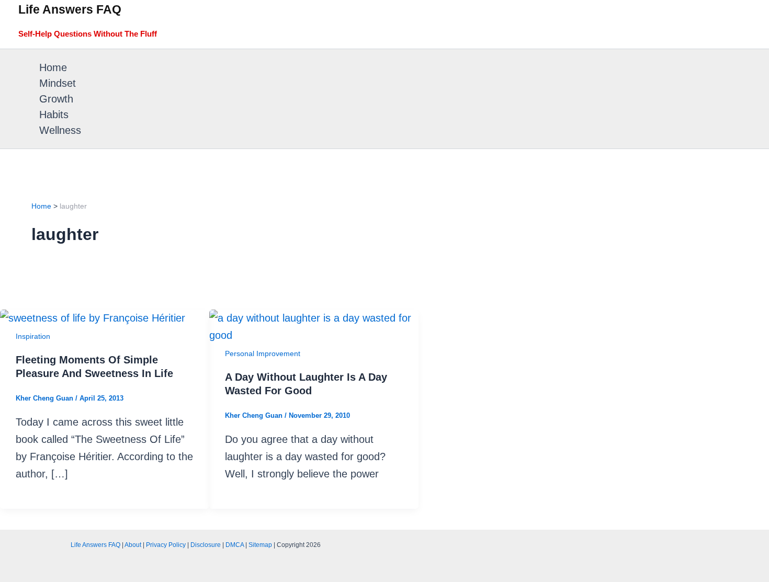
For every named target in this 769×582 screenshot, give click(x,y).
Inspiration (33, 336)
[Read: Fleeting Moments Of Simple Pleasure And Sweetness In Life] (92, 318)
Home (53, 67)
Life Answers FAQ (69, 9)
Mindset (57, 83)
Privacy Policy (166, 545)
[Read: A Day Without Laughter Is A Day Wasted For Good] (314, 335)
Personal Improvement (262, 353)
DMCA (234, 545)
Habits (54, 114)
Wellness (60, 130)
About (133, 545)
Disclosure (205, 545)
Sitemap (260, 545)
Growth (56, 99)
